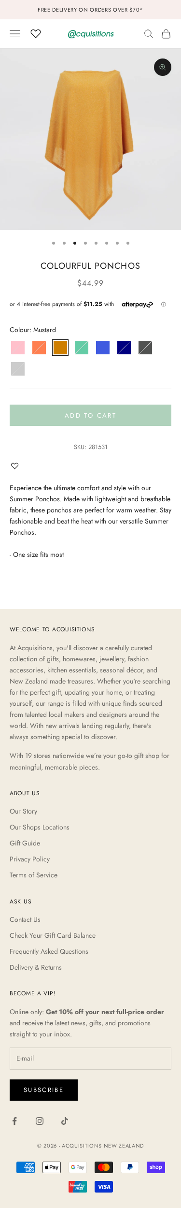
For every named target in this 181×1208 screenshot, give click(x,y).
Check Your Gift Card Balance (53, 935)
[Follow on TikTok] (65, 1121)
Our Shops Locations (40, 827)
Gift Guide (25, 843)
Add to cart (90, 415)
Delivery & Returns (36, 967)
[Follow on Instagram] (39, 1121)
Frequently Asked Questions (49, 951)
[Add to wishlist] (17, 466)
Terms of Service (33, 875)
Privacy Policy (30, 859)
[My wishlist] (36, 32)
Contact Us (25, 919)
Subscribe (44, 1089)
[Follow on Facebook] (14, 1121)
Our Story (23, 811)
